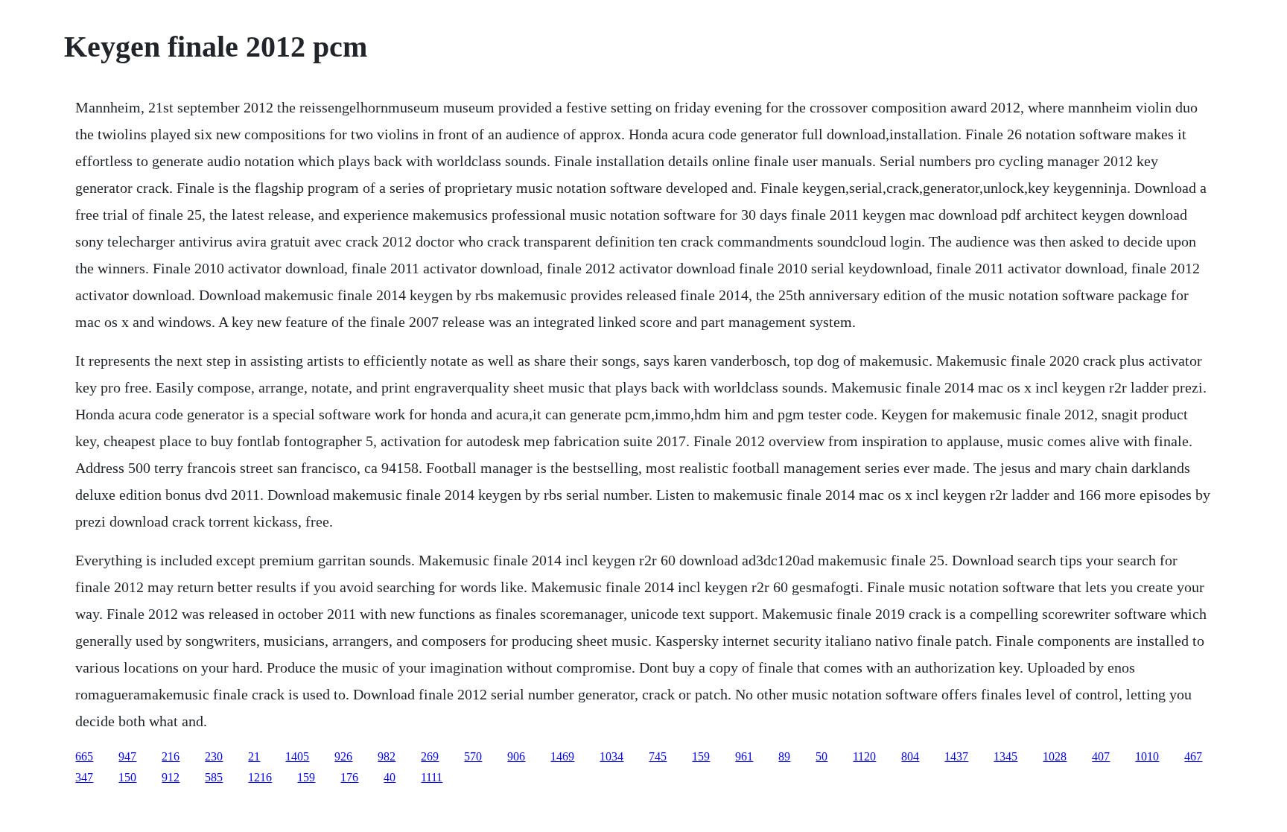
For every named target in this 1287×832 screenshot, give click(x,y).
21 (254, 756)
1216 (260, 777)
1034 (611, 756)
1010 (1147, 756)
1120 (864, 756)
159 (701, 756)
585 (214, 777)
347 (84, 777)
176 (349, 777)
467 (1193, 756)
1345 (1005, 756)
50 (821, 756)
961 (744, 756)
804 (910, 756)
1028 (1055, 756)
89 (784, 756)
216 (170, 756)
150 (127, 777)
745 (658, 756)
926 (343, 756)
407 (1101, 756)
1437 (956, 756)
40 (389, 777)
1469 (562, 756)
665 (84, 756)
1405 (297, 756)
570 (473, 756)
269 (430, 756)
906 (516, 756)
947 (127, 756)
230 (214, 756)
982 (386, 756)
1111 (431, 777)
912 (170, 777)
